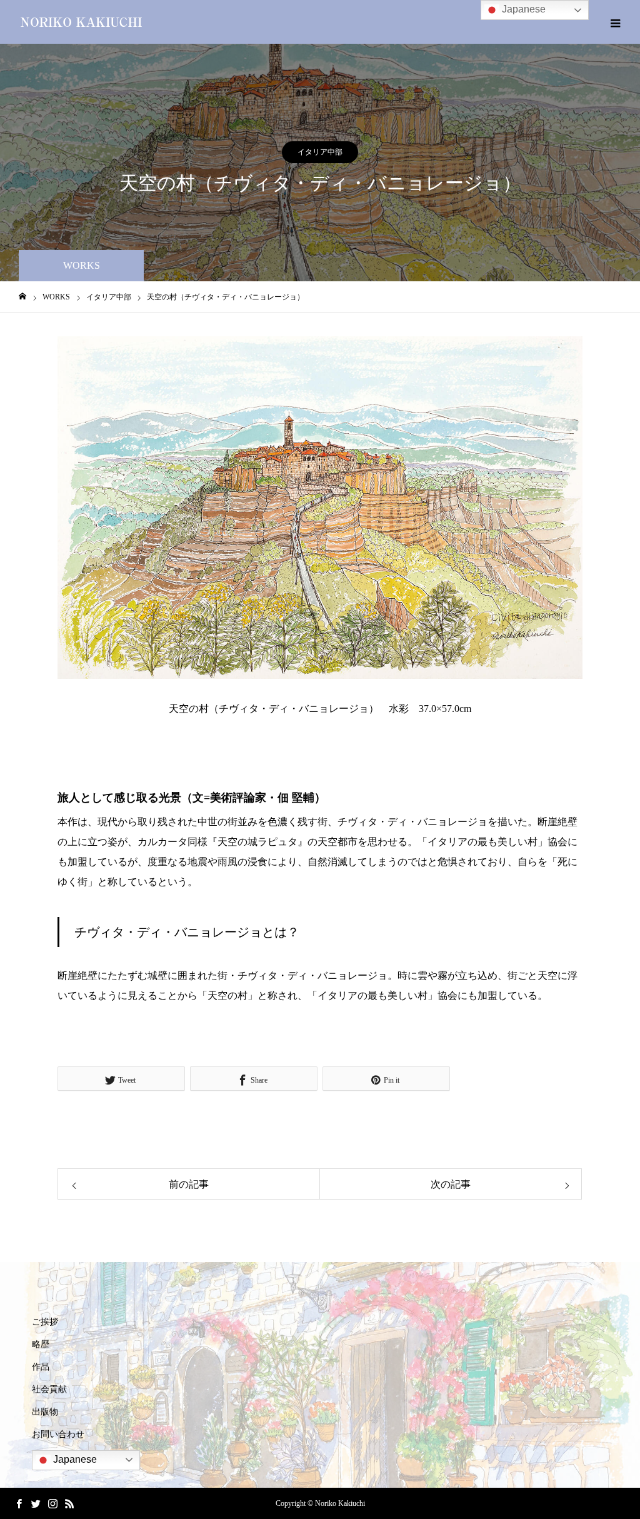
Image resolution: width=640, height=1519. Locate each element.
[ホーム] (22, 297)
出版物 (45, 1411)
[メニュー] (615, 22)
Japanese (74, 1459)
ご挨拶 (45, 1321)
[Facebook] (18, 1503)
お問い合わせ (58, 1434)
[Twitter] (35, 1503)
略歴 (40, 1344)
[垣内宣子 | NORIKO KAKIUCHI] (81, 22)
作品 (40, 1366)
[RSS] (69, 1503)
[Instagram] (52, 1503)
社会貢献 (49, 1389)
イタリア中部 (320, 152)
